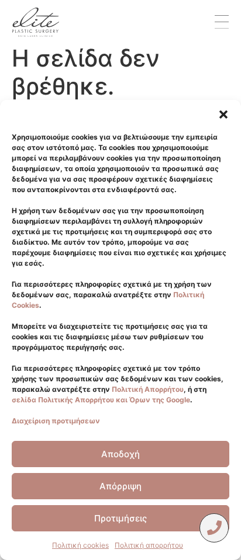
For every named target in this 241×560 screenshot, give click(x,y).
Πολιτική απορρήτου (149, 545)
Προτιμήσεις (120, 518)
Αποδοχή (120, 454)
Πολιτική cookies (80, 545)
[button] (223, 114)
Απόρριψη (120, 486)
